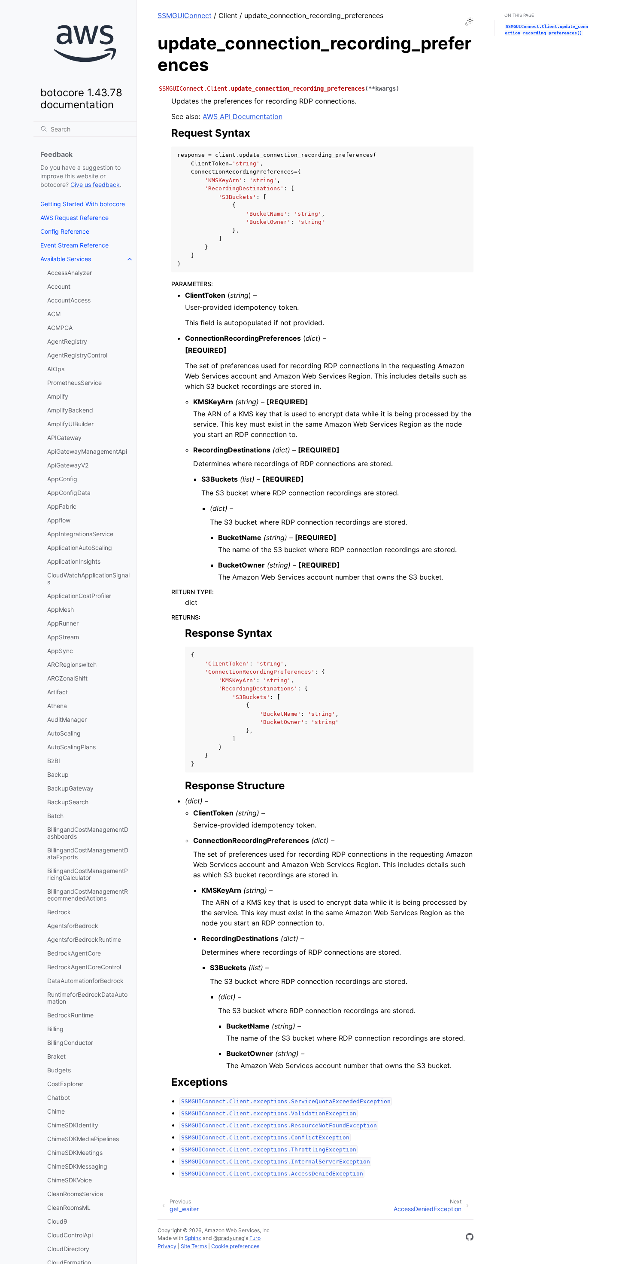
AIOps (55, 368)
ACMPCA (60, 327)
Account (58, 286)
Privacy (167, 1246)
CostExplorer (65, 1083)
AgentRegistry (67, 341)
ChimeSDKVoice (69, 1180)
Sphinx (193, 1238)
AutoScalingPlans (71, 747)
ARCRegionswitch (72, 664)
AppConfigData (69, 492)
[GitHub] (469, 1238)
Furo (255, 1238)
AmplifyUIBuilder (70, 423)
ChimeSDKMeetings (75, 1152)
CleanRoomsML (69, 1207)
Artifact (57, 692)
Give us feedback (95, 184)
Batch (55, 815)
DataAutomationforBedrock (85, 980)
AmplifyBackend (70, 410)
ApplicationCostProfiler (79, 595)
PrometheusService (74, 382)
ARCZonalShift (67, 678)
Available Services (65, 259)
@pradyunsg (228, 1238)
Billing (55, 1028)
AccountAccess (69, 300)
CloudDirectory (68, 1248)
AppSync (60, 650)
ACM (54, 314)
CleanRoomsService (75, 1193)
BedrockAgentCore (74, 953)
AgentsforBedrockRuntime (84, 939)
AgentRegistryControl (77, 355)
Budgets (59, 1070)
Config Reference (64, 231)
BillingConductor (70, 1042)
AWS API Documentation (242, 116)
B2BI (53, 760)
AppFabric (61, 506)
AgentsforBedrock (72, 925)
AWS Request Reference (74, 217)
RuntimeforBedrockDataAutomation (87, 998)
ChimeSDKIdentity (72, 1125)
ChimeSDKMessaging (77, 1166)
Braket (56, 1056)
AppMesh (60, 609)
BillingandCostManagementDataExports (87, 853)
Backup (58, 774)
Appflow (58, 520)
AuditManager (67, 719)
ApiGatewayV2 (67, 465)
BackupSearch (67, 802)
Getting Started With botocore (82, 204)
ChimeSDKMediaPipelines (83, 1138)
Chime (56, 1111)
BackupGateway (70, 788)
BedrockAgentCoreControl (84, 967)
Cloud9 (57, 1221)
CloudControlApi (70, 1235)
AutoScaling (64, 733)
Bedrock (59, 912)
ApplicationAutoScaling (79, 547)
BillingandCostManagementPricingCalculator (87, 874)
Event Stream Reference (74, 245)
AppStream (63, 637)
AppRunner (63, 623)
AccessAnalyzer (69, 272)
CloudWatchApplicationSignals (88, 578)
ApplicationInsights (73, 561)
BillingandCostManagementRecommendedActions (87, 895)
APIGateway (64, 437)
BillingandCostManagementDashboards (87, 833)
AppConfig (62, 478)
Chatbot (58, 1097)
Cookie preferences (235, 1246)
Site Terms (194, 1246)
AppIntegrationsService (80, 533)
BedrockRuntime (70, 1015)
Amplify (57, 396)
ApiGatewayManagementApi (87, 451)
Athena (57, 705)
